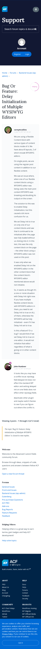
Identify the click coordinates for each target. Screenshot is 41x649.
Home (4, 73)
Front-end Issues (9, 490)
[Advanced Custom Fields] (4, 9)
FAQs (24, 587)
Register (17, 54)
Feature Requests (9, 512)
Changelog (6, 596)
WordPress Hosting (29, 608)
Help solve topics (9, 540)
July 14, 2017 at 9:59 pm (23, 369)
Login (27, 54)
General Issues (8, 487)
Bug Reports (7, 509)
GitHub (4, 614)
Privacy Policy (7, 634)
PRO (3, 584)
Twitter (4, 617)
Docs (24, 584)
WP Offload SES (28, 617)
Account (5, 593)
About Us (5, 587)
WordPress (6, 611)
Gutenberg (6, 496)
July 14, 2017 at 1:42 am (23, 132)
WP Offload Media (29, 614)
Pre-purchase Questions (12, 499)
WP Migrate (26, 611)
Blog (3, 590)
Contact (25, 593)
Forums (13, 73)
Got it (20, 643)
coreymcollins (20, 129)
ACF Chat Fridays (8, 608)
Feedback (6, 516)
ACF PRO (5, 503)
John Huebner (20, 366)
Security (25, 598)
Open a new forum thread (13, 474)
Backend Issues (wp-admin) (13, 493)
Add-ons (5, 506)
